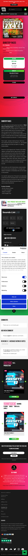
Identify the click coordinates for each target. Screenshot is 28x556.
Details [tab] (14, 252)
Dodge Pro (19, 204)
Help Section (4, 504)
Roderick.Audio (5, 516)
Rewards (3, 514)
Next (25, 381)
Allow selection (14, 301)
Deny (14, 306)
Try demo (14, 82)
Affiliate (3, 499)
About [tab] (23, 252)
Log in (9, 335)
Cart (25, 9)
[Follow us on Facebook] (2, 549)
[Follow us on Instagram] (19, 549)
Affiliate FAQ (4, 501)
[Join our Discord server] (22, 549)
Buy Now (14, 58)
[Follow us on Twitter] (15, 549)
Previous (2, 381)
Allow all (14, 296)
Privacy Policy (4, 495)
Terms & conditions (5, 492)
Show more (14, 396)
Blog (2, 511)
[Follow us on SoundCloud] (10, 549)
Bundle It (14, 70)
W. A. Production (6, 45)
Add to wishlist (14, 97)
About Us (3, 496)
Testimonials (4, 508)
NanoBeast (10, 206)
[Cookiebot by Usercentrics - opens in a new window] (20, 248)
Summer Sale (13, 13)
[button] (13, 229)
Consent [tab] (5, 252)
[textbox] (15, 9)
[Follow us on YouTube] (6, 549)
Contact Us (4, 507)
